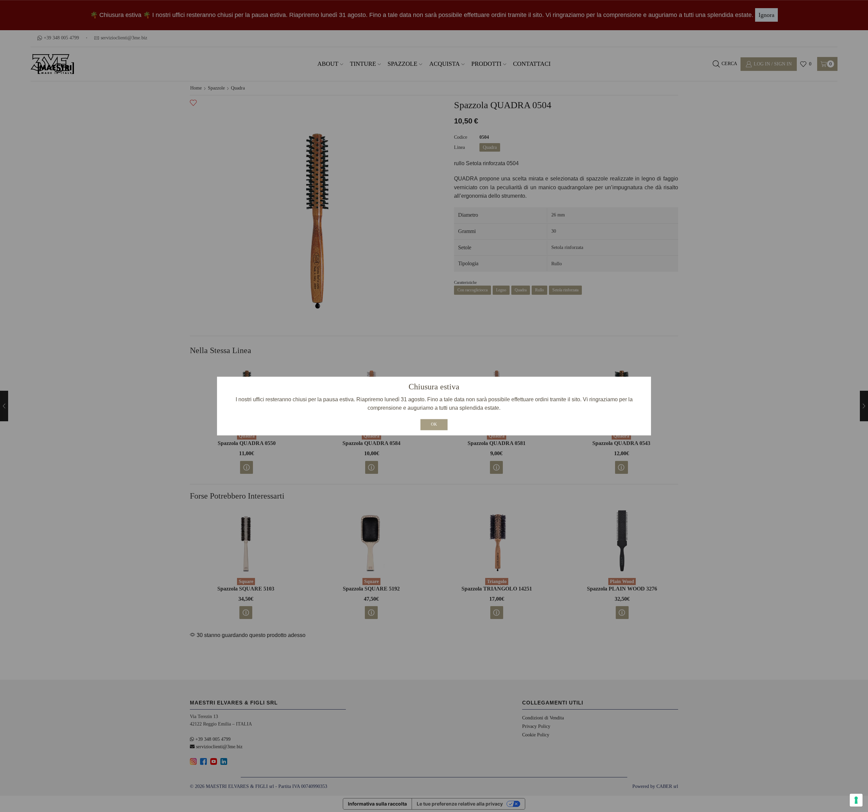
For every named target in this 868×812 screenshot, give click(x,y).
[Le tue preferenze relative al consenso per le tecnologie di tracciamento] (856, 800)
